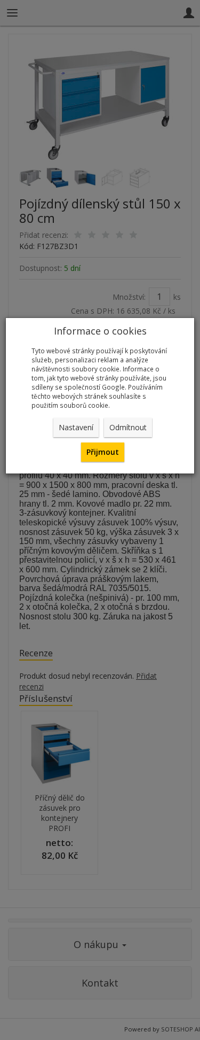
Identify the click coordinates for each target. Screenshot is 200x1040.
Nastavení (76, 427)
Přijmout (102, 452)
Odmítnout (128, 427)
